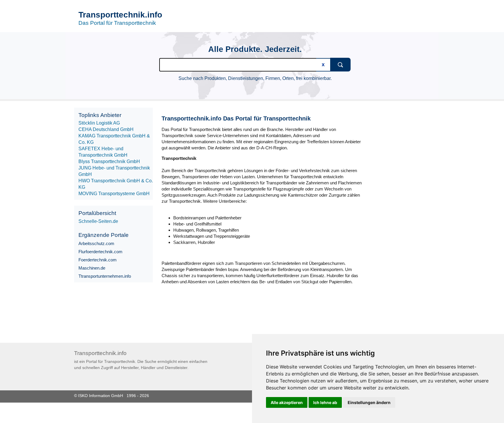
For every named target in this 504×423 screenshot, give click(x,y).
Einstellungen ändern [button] (369, 402)
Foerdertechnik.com (97, 259)
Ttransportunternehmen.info (104, 276)
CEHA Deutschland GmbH (106, 129)
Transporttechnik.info (120, 14)
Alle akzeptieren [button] (287, 402)
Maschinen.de (91, 267)
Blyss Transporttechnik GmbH (109, 161)
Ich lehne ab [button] (325, 402)
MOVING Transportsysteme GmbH (114, 193)
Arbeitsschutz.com (96, 243)
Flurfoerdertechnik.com (100, 251)
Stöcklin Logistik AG (99, 122)
